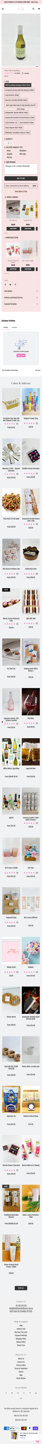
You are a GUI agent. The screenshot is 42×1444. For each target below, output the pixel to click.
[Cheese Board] (11, 1000)
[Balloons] (31, 950)
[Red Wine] (31, 701)
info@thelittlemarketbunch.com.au (21, 1308)
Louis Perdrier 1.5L (11, 123)
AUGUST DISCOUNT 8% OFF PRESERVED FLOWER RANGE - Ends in (21, 2)
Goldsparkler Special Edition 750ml (16, 113)
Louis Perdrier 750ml (26, 123)
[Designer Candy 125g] (31, 401)
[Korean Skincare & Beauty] (31, 1148)
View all (21, 1288)
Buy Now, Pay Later (21, 1332)
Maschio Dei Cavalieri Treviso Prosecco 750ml (19, 118)
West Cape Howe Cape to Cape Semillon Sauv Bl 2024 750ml (20, 105)
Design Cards (11, 967)
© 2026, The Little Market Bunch (20, 1439)
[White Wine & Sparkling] (11, 752)
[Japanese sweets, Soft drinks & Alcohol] (11, 701)
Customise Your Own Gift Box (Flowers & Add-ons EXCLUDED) (11, 419)
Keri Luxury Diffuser (31, 918)
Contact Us (21, 1362)
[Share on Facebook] (5, 284)
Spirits (11, 818)
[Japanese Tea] (11, 1099)
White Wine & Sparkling (11, 768)
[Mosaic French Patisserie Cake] (11, 602)
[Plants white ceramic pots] (31, 1050)
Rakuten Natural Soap (30, 1116)
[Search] (33, 9)
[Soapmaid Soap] (11, 901)
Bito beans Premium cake (11, 569)
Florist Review (21, 1378)
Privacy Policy (21, 1365)
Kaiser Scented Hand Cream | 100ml (11, 1266)
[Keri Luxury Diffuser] (31, 901)
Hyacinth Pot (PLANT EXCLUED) (11, 1067)
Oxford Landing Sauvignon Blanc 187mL (17, 85)
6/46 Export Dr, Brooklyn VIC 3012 (21, 1311)
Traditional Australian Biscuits (11, 1216)
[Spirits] (11, 801)
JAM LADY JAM (30, 619)
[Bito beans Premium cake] (11, 552)
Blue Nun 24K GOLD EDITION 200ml (16, 100)
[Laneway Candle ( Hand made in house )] (31, 801)
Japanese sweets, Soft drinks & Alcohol (11, 719)
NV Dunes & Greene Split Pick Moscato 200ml (19, 90)
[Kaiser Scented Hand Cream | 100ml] (11, 1248)
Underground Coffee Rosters (31, 670)
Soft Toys (31, 868)
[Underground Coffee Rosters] (31, 652)
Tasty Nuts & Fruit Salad (11, 519)
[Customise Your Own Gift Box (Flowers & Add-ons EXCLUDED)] (11, 401)
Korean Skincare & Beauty (31, 1165)
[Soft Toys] (31, 851)
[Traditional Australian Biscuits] (11, 1198)
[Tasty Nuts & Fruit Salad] (11, 502)
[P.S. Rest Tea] (11, 652)
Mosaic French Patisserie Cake (11, 620)
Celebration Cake (30, 569)
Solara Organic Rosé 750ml (13, 128)
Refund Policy (21, 1342)
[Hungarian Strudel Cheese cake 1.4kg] (31, 502)
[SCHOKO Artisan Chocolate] (31, 452)
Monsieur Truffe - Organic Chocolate (11, 470)
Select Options (13, 228)
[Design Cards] (11, 950)
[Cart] (39, 9)
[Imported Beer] (31, 752)
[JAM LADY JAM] (31, 602)
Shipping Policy (21, 1339)
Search (21, 1372)
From (11, 427)
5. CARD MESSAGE (10, 162)
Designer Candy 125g (31, 418)
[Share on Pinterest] (15, 284)
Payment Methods (21, 1335)
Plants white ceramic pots (31, 1066)
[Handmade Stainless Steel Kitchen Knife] (31, 1000)
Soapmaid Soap (11, 918)
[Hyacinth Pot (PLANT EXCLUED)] (11, 1050)
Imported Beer (31, 768)
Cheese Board (11, 1017)
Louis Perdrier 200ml (12, 95)
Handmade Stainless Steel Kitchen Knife (30, 1018)
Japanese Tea (11, 1116)
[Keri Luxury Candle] (11, 851)
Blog (21, 1375)
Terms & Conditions (21, 1368)
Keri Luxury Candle (11, 868)
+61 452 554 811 (21, 1305)
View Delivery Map (21, 191)
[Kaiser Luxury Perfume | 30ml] (31, 1198)
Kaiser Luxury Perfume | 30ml (31, 1216)
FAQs (21, 1325)
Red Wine (31, 718)
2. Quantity (8, 139)
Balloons (31, 967)
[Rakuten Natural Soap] (31, 1099)
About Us (21, 1359)
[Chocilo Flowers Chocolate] (11, 1148)
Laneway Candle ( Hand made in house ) (31, 819)
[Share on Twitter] (10, 284)
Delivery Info (21, 1329)
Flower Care (21, 1345)
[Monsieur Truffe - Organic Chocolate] (11, 452)
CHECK (34, 185)
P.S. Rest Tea (11, 669)
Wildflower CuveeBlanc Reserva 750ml (17, 133)
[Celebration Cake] (31, 552)
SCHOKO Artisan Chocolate (30, 469)
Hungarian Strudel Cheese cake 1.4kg (31, 520)
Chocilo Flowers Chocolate (11, 1165)
